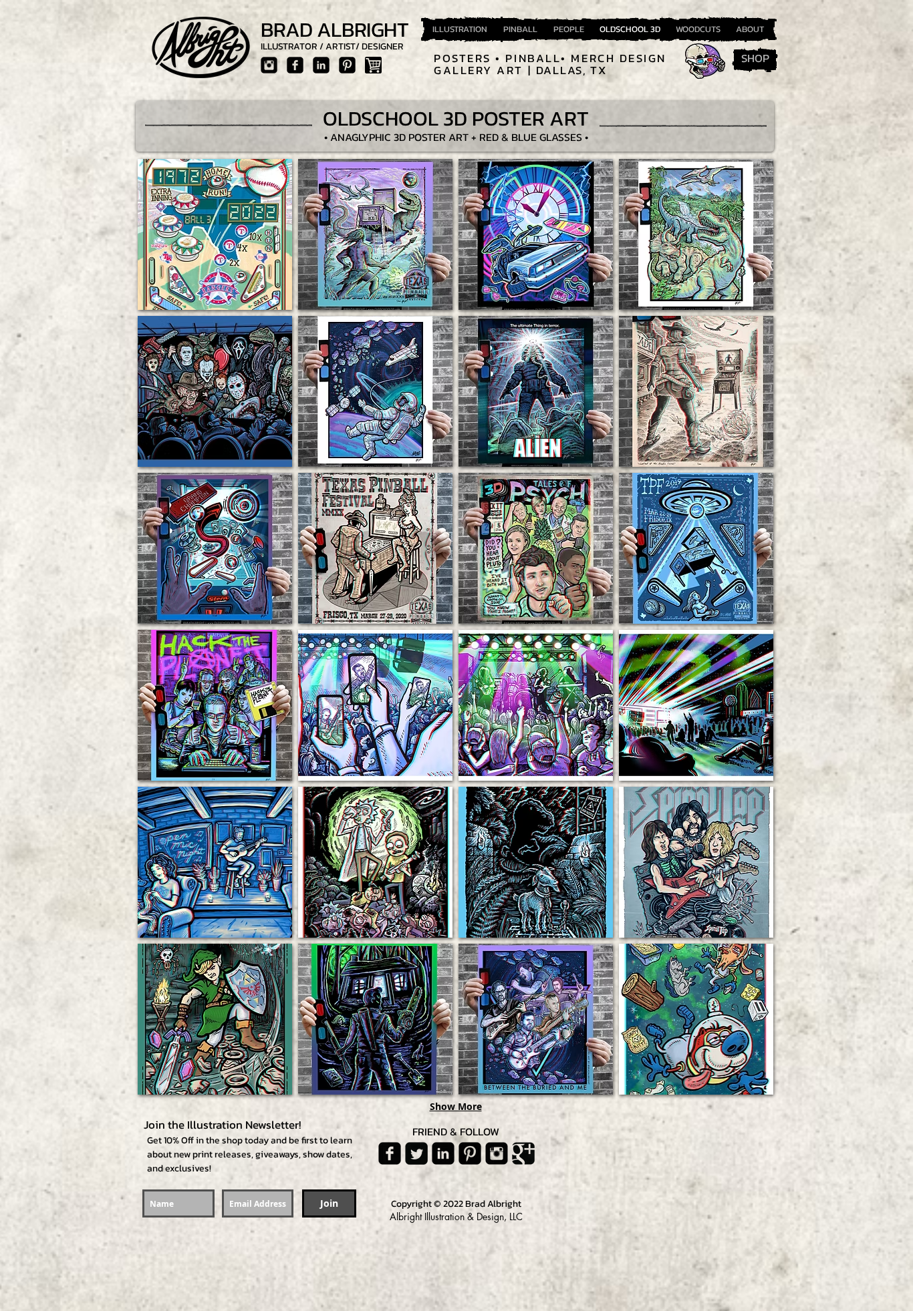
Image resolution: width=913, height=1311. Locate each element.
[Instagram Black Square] (269, 65)
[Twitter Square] (416, 1153)
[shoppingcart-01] (373, 65)
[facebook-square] (295, 65)
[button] (215, 234)
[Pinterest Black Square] (347, 65)
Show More (456, 1106)
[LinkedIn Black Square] (321, 65)
